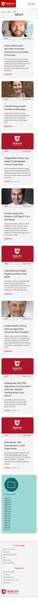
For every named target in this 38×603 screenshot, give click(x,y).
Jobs (4, 557)
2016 (14, 11)
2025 (6, 500)
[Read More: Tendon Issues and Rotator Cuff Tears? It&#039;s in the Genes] (17, 196)
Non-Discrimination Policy (11, 580)
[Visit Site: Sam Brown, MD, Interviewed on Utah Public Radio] (17, 425)
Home (3, 11)
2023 (6, 505)
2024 (6, 502)
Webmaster (6, 582)
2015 (5, 523)
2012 (5, 529)
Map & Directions (8, 577)
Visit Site (7, 181)
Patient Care (7, 560)
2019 (5, 514)
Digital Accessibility (9, 572)
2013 (5, 527)
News (9, 11)
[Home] (8, 3)
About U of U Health (9, 549)
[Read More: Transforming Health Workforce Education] (17, 89)
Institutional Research (10, 554)
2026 (6, 498)
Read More (8, 74)
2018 (5, 516)
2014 (5, 525)
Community (6, 552)
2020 (6, 511)
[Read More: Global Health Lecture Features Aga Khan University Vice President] (17, 309)
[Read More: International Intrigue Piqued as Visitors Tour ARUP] (17, 253)
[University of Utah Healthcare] (19, 591)
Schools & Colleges (9, 563)
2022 (5, 507)
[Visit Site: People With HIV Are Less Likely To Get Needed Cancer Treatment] (17, 141)
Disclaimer (6, 574)
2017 (5, 518)
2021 (5, 509)
